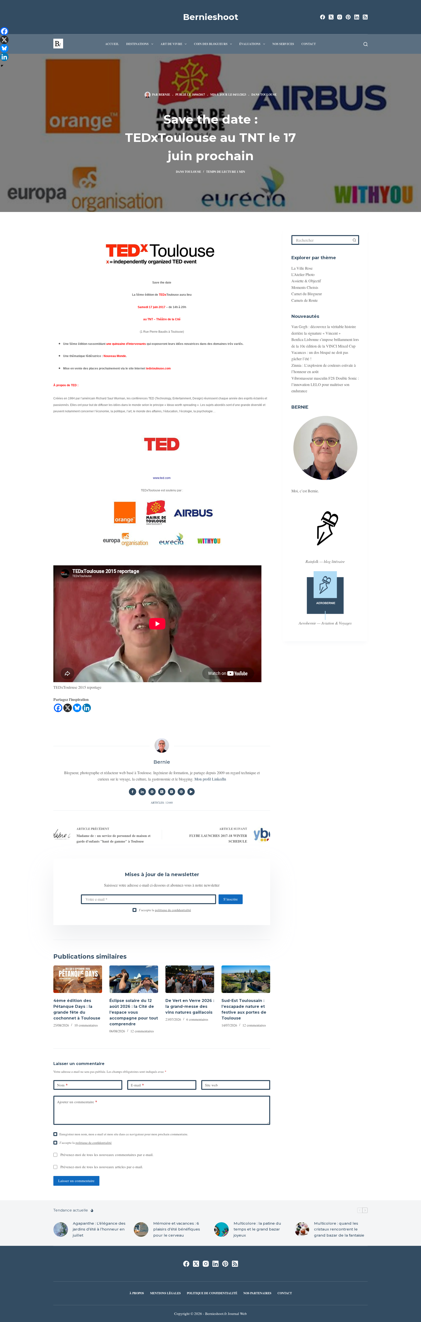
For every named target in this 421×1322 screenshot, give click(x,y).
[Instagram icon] (171, 791)
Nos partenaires (257, 1293)
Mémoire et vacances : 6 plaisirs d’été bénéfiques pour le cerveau (176, 1229)
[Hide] (2, 66)
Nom (62, 1085)
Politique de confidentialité (212, 1293)
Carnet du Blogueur (306, 293)
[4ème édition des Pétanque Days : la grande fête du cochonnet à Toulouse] (77, 979)
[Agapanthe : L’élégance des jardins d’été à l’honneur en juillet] (60, 1229)
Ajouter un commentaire (77, 1101)
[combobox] (321, 240)
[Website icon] (152, 791)
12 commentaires (142, 1031)
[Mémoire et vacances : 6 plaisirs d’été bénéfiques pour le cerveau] (141, 1229)
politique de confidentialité (173, 910)
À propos (136, 1293)
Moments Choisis (304, 287)
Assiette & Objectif (306, 280)
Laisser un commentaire (76, 1180)
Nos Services (283, 44)
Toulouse (268, 94)
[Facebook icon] (132, 791)
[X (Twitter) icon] (161, 791)
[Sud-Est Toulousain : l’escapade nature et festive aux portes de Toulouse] (245, 979)
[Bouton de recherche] (354, 240)
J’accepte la (165, 910)
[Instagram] (339, 17)
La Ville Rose (302, 267)
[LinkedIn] (356, 17)
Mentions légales (165, 1293)
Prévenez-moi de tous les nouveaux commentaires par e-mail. (106, 1154)
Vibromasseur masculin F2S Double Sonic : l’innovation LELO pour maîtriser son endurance (325, 384)
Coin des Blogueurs (211, 44)
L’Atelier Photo (303, 274)
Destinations (137, 44)
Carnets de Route (304, 300)
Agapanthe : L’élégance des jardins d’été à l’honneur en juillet (99, 1229)
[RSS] (365, 17)
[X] (67, 708)
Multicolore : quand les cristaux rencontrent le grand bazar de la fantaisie (339, 1229)
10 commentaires (86, 1025)
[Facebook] (322, 17)
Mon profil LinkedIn (210, 778)
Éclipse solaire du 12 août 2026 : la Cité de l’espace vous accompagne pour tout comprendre (133, 1012)
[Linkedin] (86, 708)
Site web (211, 1085)
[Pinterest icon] (181, 791)
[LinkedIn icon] (142, 791)
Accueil (112, 44)
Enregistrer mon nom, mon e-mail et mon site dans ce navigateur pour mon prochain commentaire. (123, 1134)
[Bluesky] (77, 708)
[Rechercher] (366, 44)
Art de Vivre (171, 44)
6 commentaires (197, 1019)
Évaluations (249, 44)
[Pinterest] (348, 17)
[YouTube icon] (191, 791)
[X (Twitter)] (331, 17)
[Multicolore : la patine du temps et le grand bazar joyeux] (221, 1229)
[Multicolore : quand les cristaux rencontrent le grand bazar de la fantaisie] (302, 1229)
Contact (308, 44)
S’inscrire (230, 899)
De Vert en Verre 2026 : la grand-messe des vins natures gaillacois (189, 1006)
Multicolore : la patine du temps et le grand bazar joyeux (257, 1229)
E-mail (137, 1085)
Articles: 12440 (162, 802)
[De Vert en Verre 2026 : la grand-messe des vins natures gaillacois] (189, 979)
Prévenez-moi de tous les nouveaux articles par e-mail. (101, 1166)
